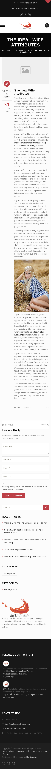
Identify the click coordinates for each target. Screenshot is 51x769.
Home (4, 751)
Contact (6, 754)
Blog (9, 50)
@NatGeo (7, 689)
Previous (9, 424)
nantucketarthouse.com (15, 728)
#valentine (23, 673)
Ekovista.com (32, 757)
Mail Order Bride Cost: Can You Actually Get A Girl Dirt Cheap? (25, 541)
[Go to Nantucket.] (3, 50)
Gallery (28, 751)
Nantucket (21, 748)
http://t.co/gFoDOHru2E (34, 694)
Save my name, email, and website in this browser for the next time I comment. (24, 488)
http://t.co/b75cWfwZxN (13, 694)
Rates (45, 751)
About (11, 751)
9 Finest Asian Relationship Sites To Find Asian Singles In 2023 (24, 531)
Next (43, 424)
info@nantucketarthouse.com (26, 8)
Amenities (37, 751)
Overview (20, 751)
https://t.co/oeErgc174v (20, 671)
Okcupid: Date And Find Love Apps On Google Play (25, 523)
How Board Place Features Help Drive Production (25, 556)
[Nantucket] (25, 25)
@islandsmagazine (10, 673)
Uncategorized (22, 50)
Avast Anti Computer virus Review (18, 549)
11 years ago (8, 676)
